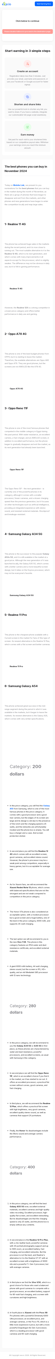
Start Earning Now (44, 4)
